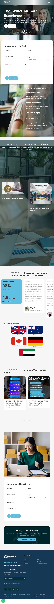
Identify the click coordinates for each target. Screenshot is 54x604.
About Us (26, 556)
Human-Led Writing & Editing (12, 194)
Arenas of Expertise (42, 559)
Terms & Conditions (40, 589)
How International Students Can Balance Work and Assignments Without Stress (15, 399)
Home (25, 554)
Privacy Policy (36, 591)
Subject (30, 490)
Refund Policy (45, 591)
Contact (39, 556)
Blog (38, 554)
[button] (22, 416)
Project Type (31, 52)
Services (26, 559)
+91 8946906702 (10, 558)
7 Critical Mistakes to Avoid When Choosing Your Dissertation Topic (38, 398)
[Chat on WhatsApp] (3, 601)
